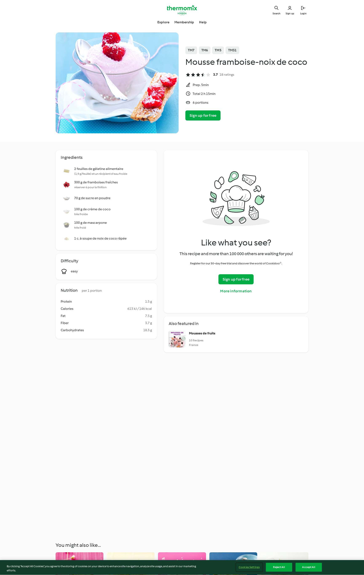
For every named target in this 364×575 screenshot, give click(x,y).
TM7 (191, 50)
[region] (182, 567)
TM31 (232, 50)
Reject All (279, 567)
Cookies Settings (249, 567)
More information (236, 291)
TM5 (218, 50)
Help (203, 22)
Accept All (308, 567)
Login (303, 13)
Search (276, 13)
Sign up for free (203, 115)
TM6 (204, 50)
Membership (184, 22)
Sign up (290, 13)
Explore (163, 22)
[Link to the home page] (182, 10)
